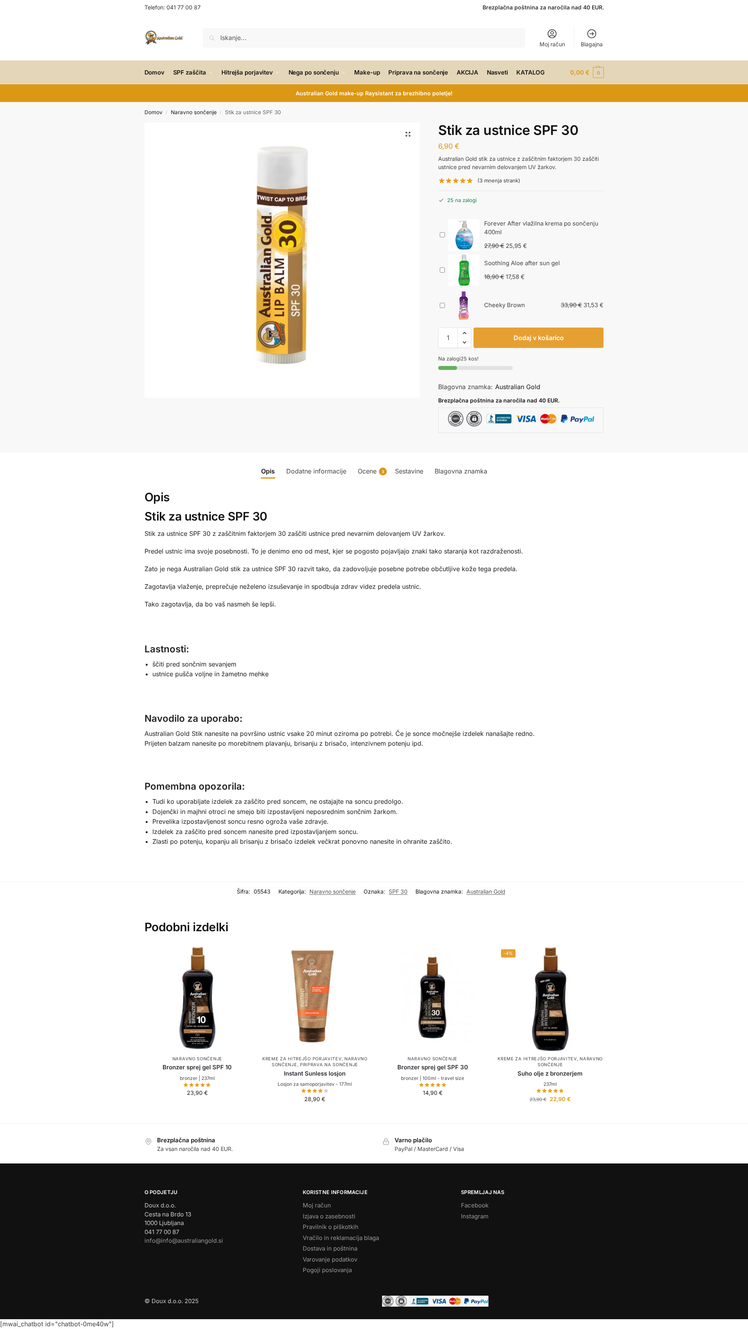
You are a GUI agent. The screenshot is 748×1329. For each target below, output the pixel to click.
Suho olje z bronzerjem (550, 1073)
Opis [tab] (268, 471)
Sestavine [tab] (409, 471)
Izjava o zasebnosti (329, 1216)
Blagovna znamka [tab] (461, 471)
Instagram (474, 1216)
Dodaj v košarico (539, 338)
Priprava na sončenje (329, 1064)
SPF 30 (398, 891)
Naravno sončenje (194, 112)
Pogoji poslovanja (327, 1270)
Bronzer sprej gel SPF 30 (432, 1067)
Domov (153, 112)
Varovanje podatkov (330, 1259)
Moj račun (552, 44)
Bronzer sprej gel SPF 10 (197, 1067)
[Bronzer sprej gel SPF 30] (433, 998)
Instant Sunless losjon (315, 1073)
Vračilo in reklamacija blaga (341, 1238)
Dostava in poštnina (330, 1248)
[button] (587, 72)
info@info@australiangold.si (183, 1240)
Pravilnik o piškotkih (330, 1227)
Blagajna (592, 44)
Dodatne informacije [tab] (316, 471)
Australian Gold (517, 387)
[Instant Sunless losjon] (315, 998)
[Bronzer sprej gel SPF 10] (197, 998)
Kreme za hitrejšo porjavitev (302, 1058)
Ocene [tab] (371, 471)
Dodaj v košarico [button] (197, 1109)
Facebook (474, 1205)
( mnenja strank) (498, 180)
